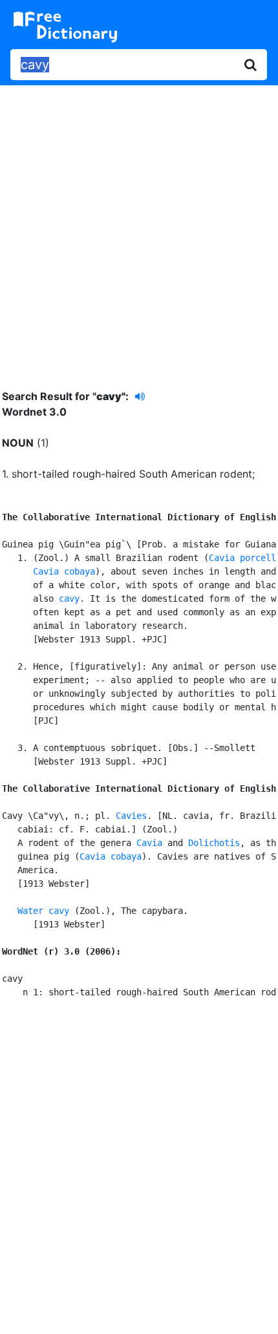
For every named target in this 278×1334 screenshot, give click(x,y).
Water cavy (43, 910)
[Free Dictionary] (65, 27)
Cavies (131, 815)
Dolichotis (214, 843)
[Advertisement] (139, 227)
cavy (69, 598)
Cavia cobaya (64, 571)
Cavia (149, 843)
